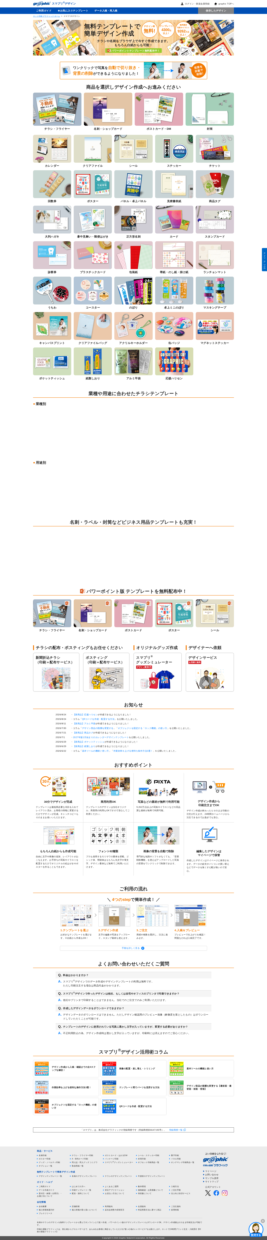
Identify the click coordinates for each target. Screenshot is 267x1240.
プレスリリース (45, 1213)
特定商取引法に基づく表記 (149, 1210)
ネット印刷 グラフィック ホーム (46, 16)
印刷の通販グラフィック (47, 1229)
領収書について (145, 1193)
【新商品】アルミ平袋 (84, 723)
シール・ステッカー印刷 (148, 1155)
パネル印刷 (176, 1159)
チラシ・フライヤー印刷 (82, 1155)
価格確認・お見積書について (150, 1190)
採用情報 (175, 1210)
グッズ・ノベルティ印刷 (49, 1162)
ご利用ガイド (43, 10)
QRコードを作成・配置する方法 (98, 719)
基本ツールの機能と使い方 (95, 751)
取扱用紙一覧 (77, 1166)
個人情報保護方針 (46, 1210)
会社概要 (43, 1206)
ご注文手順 (176, 1190)
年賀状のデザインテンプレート (151, 1176)
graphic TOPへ (226, 3)
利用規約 (109, 1206)
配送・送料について (80, 1193)
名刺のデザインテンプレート (84, 1176)
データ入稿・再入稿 (105, 10)
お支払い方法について (114, 1193)
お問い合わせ (212, 1174)
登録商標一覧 (176, 1130)
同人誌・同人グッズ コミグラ (84, 1162)
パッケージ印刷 (112, 1159)
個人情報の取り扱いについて (84, 1210)
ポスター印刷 (44, 1159)
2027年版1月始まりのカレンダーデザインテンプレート (101, 737)
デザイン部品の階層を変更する (97, 728)
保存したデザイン (216, 10)
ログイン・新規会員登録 (197, 3)
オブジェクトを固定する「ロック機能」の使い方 (142, 728)
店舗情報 (76, 1206)
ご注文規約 (176, 1206)
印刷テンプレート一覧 (81, 1190)
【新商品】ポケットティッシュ (88, 742)
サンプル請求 (212, 1178)
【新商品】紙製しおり (84, 746)
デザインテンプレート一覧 (50, 1176)
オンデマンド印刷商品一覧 (182, 1162)
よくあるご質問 (112, 1186)
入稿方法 (175, 1186)
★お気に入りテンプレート (73, 10)
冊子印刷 (175, 1155)
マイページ (210, 1171)
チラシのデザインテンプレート (118, 1176)
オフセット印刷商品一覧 (148, 1162)
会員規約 (142, 1206)
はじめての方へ (78, 1186)
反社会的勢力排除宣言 (114, 1210)
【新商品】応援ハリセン (85, 714)
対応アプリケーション (114, 1190)
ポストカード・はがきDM (116, 1155)
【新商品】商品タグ (83, 732)
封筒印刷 (142, 1159)
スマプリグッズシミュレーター (119, 1162)
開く (256, 1229)
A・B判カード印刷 (80, 1159)
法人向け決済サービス (180, 1193)
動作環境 (142, 1186)
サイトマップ (212, 1181)
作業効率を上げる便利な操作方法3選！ (133, 751)
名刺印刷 (43, 1155)
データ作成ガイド (46, 1190)
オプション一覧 (45, 1166)
